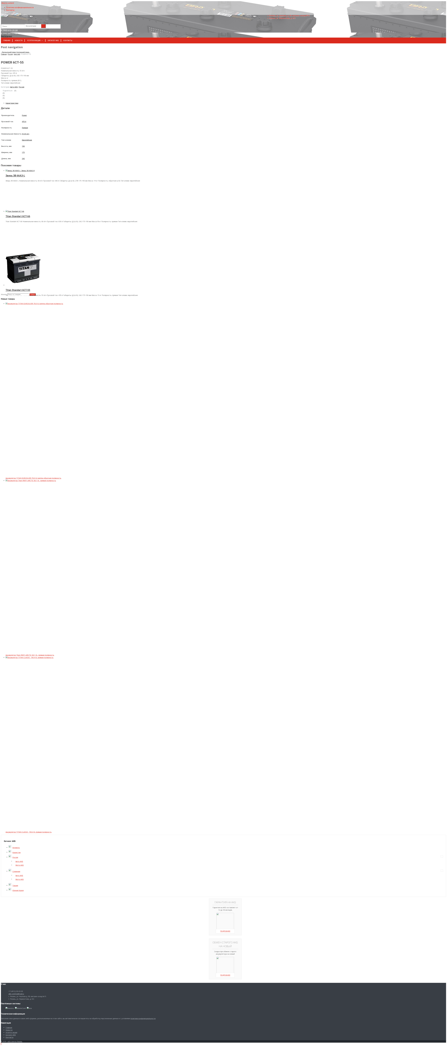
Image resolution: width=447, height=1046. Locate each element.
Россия (10, 54)
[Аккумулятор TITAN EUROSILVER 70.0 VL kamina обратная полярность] (180, 303)
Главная (6, 40)
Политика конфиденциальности (20, 7)
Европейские (27, 140)
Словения (16, 871)
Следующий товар (23, 52)
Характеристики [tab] (12, 103)
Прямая (25, 128)
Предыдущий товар (8, 52)
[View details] (20, 171)
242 (23, 158)
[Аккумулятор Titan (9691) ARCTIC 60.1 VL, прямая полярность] (180, 480)
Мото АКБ (19, 865)
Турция (15, 885)
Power (24, 115)
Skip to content (8, 3)
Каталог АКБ (53, 40)
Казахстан (16, 852)
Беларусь (16, 847)
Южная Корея (18, 890)
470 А (24, 121)
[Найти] (43, 26)
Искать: (4, 294)
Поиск (32, 294)
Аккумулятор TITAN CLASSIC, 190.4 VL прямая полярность (29, 832)
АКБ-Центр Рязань (14, 1041)
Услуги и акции (34, 40)
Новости (18, 40)
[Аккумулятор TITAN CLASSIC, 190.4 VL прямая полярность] (180, 657)
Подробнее (225, 931)
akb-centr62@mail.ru (16, 994)
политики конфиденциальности (143, 1018)
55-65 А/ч (25, 134)
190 (23, 146)
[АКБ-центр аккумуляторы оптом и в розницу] (14, 23)
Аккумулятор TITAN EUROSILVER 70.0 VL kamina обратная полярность (33, 478)
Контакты (10, 10)
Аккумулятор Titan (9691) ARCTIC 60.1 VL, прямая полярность (30, 655)
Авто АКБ (17, 54)
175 (23, 152)
